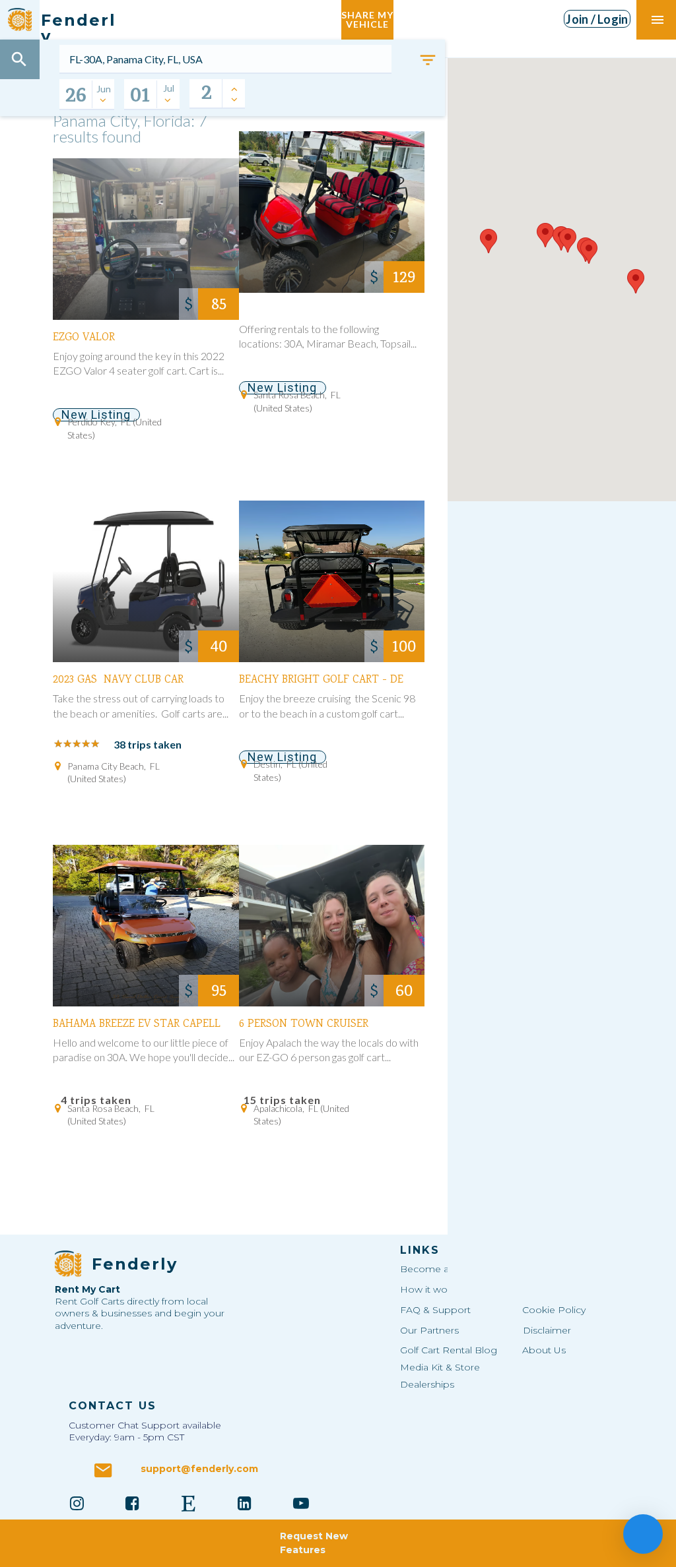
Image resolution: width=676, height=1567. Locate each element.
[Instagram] (76, 1503)
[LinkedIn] (245, 1503)
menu (657, 20)
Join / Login (597, 19)
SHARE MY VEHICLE (367, 19)
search (19, 59)
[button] (488, 241)
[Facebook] (133, 1503)
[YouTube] (301, 1503)
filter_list (428, 60)
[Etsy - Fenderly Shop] (189, 1503)
